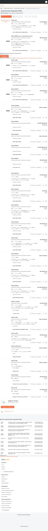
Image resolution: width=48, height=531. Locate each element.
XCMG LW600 (2, 434)
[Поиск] (46, 5)
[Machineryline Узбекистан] (8, 2)
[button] (46, 2)
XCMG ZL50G (14, 387)
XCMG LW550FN (14, 205)
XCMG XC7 (3, 438)
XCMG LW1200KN (15, 105)
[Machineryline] (1, 8)
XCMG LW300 (2, 430)
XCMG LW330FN (14, 222)
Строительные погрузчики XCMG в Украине (9, 456)
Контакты (3, 468)
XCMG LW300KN (15, 74)
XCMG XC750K (14, 317)
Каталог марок (4, 496)
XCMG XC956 (2, 446)
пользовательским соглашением (35, 57)
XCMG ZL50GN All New (16, 346)
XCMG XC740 (2, 442)
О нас (2, 464)
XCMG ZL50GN (14, 60)
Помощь (3, 466)
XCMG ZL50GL (14, 360)
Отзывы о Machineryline (6, 494)
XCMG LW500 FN (15, 173)
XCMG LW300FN (14, 89)
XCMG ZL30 (2, 453)
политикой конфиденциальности (21, 57)
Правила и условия (5, 488)
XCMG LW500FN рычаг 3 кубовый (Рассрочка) (21, 36)
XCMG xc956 (14, 20)
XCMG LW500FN (14, 145)
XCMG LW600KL (14, 375)
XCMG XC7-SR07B (15, 301)
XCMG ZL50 (2, 423)
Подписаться (4, 56)
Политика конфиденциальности (7, 490)
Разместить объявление (8, 406)
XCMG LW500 (2, 426)
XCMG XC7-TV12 (3, 449)
